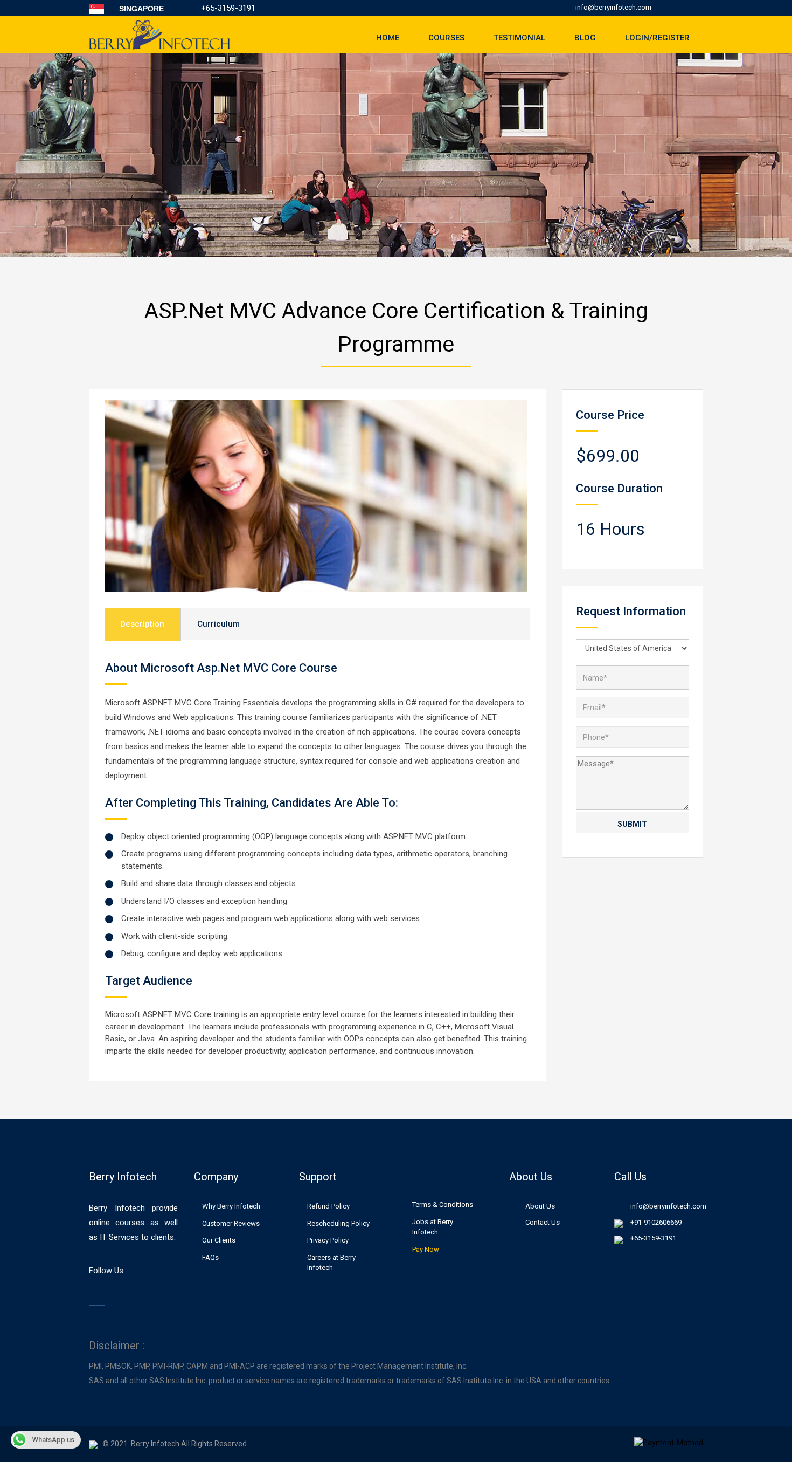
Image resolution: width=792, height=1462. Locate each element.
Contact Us (542, 1222)
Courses (446, 38)
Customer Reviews (231, 1223)
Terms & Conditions (442, 1204)
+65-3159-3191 (653, 1238)
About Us (540, 1206)
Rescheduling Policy (338, 1223)
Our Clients (218, 1240)
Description (142, 624)
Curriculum (218, 624)
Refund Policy (328, 1206)
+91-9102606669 (656, 1222)
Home (387, 38)
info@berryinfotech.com (613, 7)
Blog (585, 38)
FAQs (210, 1257)
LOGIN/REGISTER (657, 38)
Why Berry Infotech (231, 1206)
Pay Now (425, 1249)
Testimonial (519, 38)
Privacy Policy (328, 1240)
